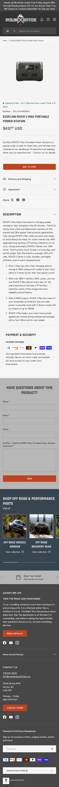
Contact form (15, 707)
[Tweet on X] (12, 200)
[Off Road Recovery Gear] (41, 526)
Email (5, 415)
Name (5, 401)
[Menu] (54, 19)
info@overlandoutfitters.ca (16, 676)
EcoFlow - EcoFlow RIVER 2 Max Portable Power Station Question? (29, 444)
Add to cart (29, 166)
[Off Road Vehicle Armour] (14, 526)
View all (6, 508)
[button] (48, 19)
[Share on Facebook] (18, 200)
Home (5, 40)
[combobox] (29, 31)
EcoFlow (6, 111)
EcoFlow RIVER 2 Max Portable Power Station (27, 40)
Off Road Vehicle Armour (15, 545)
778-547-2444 (10, 673)
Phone (5, 429)
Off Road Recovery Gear (41, 545)
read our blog (15, 633)
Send (29, 478)
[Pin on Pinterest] (23, 200)
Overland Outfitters (16, 780)
